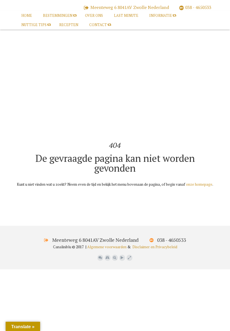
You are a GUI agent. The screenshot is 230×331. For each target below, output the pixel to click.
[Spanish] (46, 129)
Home (26, 15)
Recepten (68, 24)
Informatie (160, 15)
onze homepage (199, 184)
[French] (29, 129)
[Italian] (40, 129)
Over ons (94, 15)
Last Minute (126, 15)
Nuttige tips (34, 24)
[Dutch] (18, 129)
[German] (35, 129)
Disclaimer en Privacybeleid (154, 246)
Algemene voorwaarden (107, 246)
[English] (23, 129)
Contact (98, 24)
